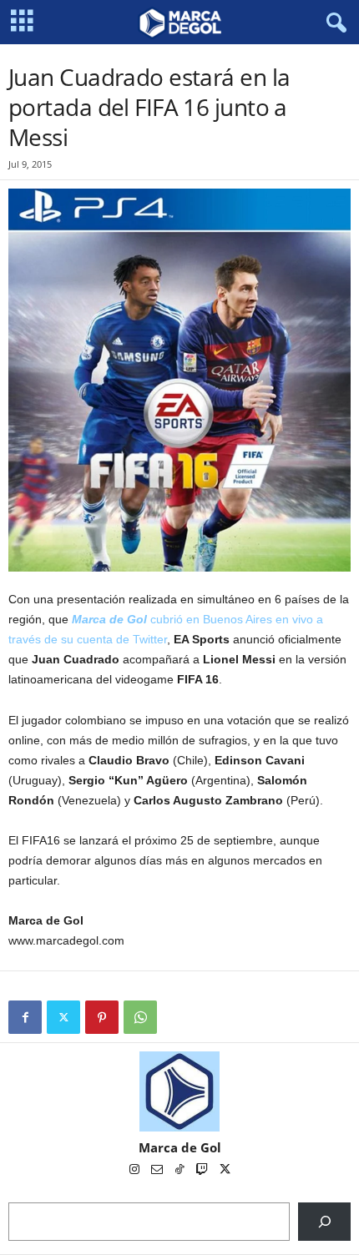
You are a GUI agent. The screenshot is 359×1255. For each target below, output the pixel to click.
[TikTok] (180, 1171)
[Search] (324, 1221)
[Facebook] (25, 1017)
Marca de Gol (180, 1147)
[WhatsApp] (140, 1017)
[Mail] (158, 1171)
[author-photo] (179, 1091)
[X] (63, 1017)
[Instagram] (135, 1171)
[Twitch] (203, 1171)
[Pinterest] (102, 1017)
